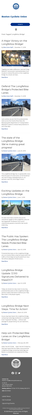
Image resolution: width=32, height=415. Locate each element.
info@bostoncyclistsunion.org (14, 380)
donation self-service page (18, 409)
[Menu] (16, 29)
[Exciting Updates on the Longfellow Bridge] (16, 207)
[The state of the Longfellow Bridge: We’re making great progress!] (16, 162)
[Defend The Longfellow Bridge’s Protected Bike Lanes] (16, 107)
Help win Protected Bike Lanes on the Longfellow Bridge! (16, 336)
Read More (5, 77)
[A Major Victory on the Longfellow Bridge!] (16, 58)
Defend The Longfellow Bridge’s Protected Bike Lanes (15, 89)
